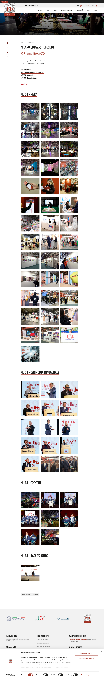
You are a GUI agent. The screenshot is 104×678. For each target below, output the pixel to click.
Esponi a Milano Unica (43, 643)
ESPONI (55, 10)
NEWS (88, 10)
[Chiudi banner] (101, 651)
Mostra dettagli (85, 674)
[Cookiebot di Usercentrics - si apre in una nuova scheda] (10, 675)
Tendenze (14, 1)
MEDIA (95, 10)
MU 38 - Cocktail (27, 75)
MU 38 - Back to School (29, 78)
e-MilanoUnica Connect (25, 1)
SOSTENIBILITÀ (80, 10)
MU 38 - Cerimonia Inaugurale (32, 72)
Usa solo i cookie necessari (86, 658)
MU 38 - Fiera (26, 69)
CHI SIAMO (40, 10)
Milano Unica (4, 1)
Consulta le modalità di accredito (78, 639)
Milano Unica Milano (26, 594)
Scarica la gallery (25, 84)
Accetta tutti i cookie (86, 653)
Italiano (86, 5)
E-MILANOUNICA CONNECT (66, 10)
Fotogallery (35, 594)
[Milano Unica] (9, 9)
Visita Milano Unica (42, 639)
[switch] (45, 674)
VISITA (48, 10)
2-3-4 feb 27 (32, 5)
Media (22, 42)
